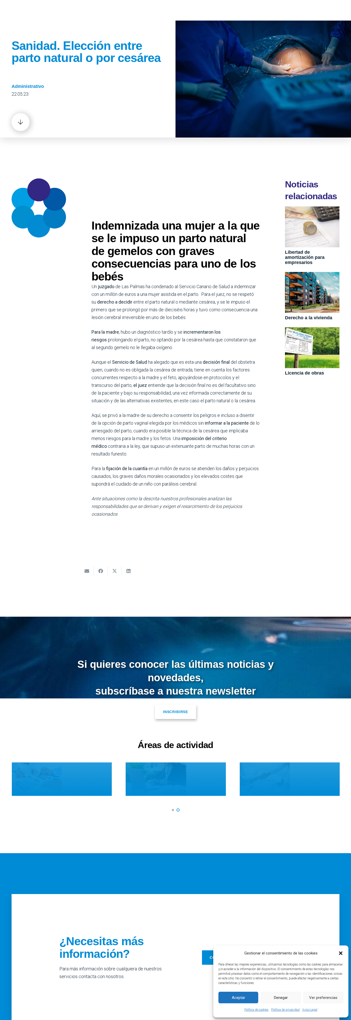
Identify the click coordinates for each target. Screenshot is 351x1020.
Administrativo (28, 86)
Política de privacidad (285, 1010)
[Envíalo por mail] (87, 571)
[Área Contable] (141, 779)
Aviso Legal (309, 1010)
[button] (340, 953)
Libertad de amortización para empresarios (305, 257)
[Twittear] (115, 571)
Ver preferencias (323, 997)
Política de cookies (256, 1010)
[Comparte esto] (101, 571)
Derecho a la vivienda (308, 317)
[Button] (21, 122)
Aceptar (238, 997)
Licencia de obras (304, 373)
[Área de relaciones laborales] (255, 779)
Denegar (281, 997)
